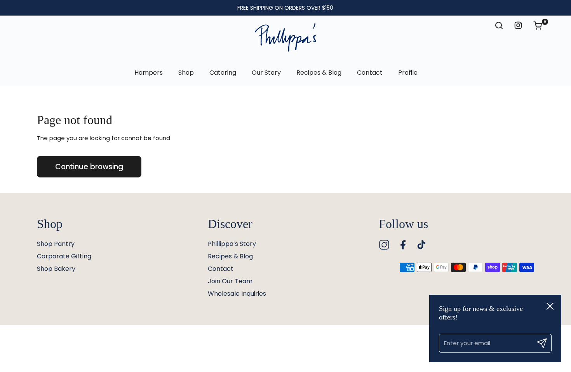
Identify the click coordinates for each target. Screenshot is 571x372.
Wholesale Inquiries (237, 293)
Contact (220, 268)
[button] (541, 25)
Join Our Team (230, 281)
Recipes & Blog (230, 256)
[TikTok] (421, 244)
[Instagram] (384, 244)
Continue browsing (89, 166)
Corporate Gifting (64, 256)
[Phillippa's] (285, 37)
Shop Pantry (56, 243)
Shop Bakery (56, 268)
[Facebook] (402, 244)
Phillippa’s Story (232, 243)
